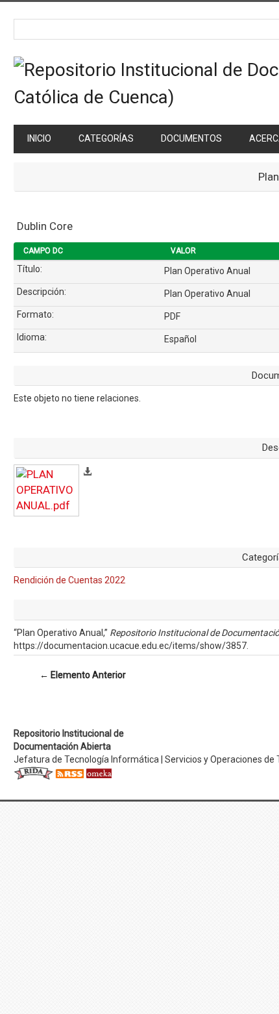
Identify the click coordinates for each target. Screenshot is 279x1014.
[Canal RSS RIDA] (69, 772)
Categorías (106, 138)
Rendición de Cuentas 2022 (69, 580)
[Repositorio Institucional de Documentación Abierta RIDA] (33, 772)
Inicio (39, 138)
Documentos (191, 138)
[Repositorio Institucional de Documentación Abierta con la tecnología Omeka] (99, 772)
